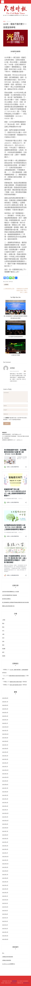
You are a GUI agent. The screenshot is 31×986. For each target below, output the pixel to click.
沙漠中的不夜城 (15, 355)
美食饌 (3, 648)
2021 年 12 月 (5, 899)
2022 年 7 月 (5, 874)
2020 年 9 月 (5, 935)
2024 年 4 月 (5, 798)
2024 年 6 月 (5, 791)
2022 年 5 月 (5, 881)
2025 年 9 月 (5, 737)
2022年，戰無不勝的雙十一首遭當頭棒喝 (19, 669)
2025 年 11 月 (5, 730)
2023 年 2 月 (5, 849)
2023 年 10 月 (5, 820)
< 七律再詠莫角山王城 (8, 288)
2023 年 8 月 (5, 827)
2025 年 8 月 (5, 741)
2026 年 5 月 (5, 708)
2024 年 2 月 (5, 806)
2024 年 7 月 (5, 788)
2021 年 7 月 (5, 917)
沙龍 (3, 634)
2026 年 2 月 (5, 719)
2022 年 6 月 (5, 878)
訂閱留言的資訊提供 (6, 960)
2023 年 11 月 (5, 816)
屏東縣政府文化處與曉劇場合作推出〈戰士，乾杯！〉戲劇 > (22, 290)
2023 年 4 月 (5, 842)
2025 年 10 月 (5, 734)
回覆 (25, 371)
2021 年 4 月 (5, 924)
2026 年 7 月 (5, 701)
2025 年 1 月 (5, 766)
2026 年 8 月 (5, 698)
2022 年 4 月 (5, 885)
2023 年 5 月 (5, 838)
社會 (3, 641)
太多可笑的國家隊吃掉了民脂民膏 (9, 595)
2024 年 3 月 (5, 802)
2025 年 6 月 (5, 748)
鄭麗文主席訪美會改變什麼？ (8, 606)
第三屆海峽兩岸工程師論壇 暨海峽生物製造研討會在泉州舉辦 (15, 602)
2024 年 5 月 (5, 795)
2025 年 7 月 (5, 744)
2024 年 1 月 (5, 809)
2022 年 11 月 (5, 860)
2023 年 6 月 (5, 834)
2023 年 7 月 (5, 831)
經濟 (3, 645)
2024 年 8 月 (5, 784)
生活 (4, 21)
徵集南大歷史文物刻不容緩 (15, 681)
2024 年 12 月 (5, 770)
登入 (3, 953)
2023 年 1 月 (5, 852)
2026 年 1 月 (5, 723)
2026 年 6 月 (5, 705)
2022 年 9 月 (5, 867)
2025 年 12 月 (5, 726)
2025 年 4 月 (5, 755)
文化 (3, 630)
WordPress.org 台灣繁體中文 (8, 963)
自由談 (3, 655)
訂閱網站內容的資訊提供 (7, 956)
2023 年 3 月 (5, 845)
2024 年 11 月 (5, 773)
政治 (3, 627)
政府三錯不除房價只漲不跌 (15, 684)
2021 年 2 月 (5, 928)
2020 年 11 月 (5, 932)
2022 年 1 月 (5, 896)
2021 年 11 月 (5, 903)
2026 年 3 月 (5, 716)
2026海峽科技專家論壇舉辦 (15, 336)
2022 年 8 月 (5, 870)
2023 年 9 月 (5, 824)
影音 (3, 623)
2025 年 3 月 (5, 759)
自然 (3, 652)
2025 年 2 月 (5, 762)
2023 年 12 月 (5, 813)
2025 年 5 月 (5, 752)
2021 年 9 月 (5, 910)
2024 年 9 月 (5, 780)
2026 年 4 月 (5, 712)
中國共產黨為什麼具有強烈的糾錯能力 (17, 675)
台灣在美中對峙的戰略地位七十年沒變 (10, 591)
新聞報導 (6, 284)
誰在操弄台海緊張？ (6, 598)
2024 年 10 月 (5, 777)
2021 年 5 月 (5, 921)
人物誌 (3, 619)
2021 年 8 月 (5, 914)
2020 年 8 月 (5, 939)
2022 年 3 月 (5, 888)
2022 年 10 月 (5, 863)
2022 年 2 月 (5, 892)
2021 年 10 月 (5, 906)
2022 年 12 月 (5, 856)
